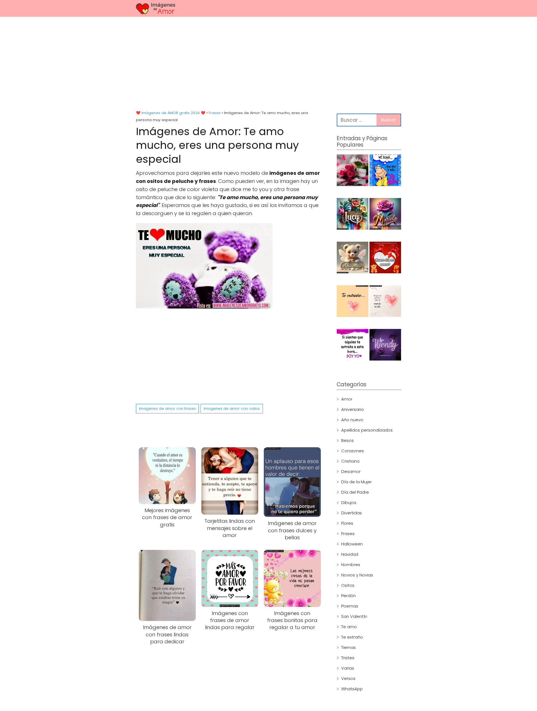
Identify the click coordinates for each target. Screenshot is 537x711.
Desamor (351, 471)
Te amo (349, 627)
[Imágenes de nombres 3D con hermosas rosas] (385, 215)
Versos (348, 678)
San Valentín (354, 616)
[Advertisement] (268, 64)
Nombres (350, 565)
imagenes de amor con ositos (232, 408)
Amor (346, 399)
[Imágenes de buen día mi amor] (385, 258)
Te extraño (352, 637)
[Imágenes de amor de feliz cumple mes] (385, 171)
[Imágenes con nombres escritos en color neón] (385, 345)
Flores (347, 523)
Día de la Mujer (356, 482)
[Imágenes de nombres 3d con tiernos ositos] (352, 258)
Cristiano (350, 461)
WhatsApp (352, 689)
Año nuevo (352, 420)
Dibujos (348, 502)
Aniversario (352, 409)
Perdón (348, 596)
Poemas (349, 606)
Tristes (347, 658)
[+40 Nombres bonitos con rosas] (352, 171)
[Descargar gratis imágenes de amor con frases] (385, 302)
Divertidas (351, 513)
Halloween (352, 544)
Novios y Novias (357, 575)
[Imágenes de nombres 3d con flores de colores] (352, 215)
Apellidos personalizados (367, 430)
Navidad (349, 554)
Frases (348, 533)
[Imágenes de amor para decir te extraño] (352, 345)
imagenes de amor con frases (167, 408)
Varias (347, 668)
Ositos (347, 585)
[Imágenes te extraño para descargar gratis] (352, 302)
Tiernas (348, 647)
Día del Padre (355, 492)
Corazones (352, 451)
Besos (347, 440)
